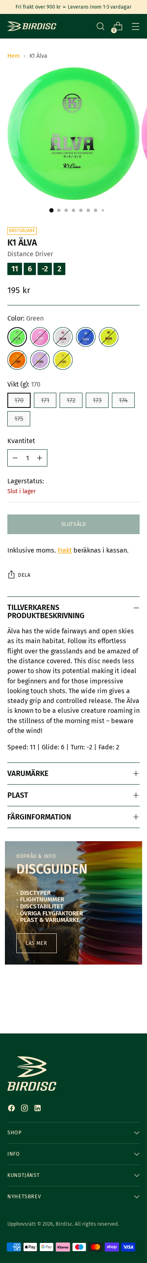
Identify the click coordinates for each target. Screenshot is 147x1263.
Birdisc (64, 1224)
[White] (63, 337)
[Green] (17, 337)
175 (18, 419)
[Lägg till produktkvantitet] (39, 458)
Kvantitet (21, 441)
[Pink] (40, 337)
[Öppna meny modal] (135, 26)
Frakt (65, 550)
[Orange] (17, 360)
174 (123, 400)
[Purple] (40, 360)
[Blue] (86, 337)
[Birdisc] (31, 26)
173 (97, 400)
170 (19, 400)
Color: (25, 318)
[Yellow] (63, 360)
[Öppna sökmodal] (100, 26)
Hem (13, 55)
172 (71, 400)
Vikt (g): (23, 384)
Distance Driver (30, 254)
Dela (24, 575)
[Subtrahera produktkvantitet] (15, 458)
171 (45, 400)
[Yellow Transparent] (108, 337)
